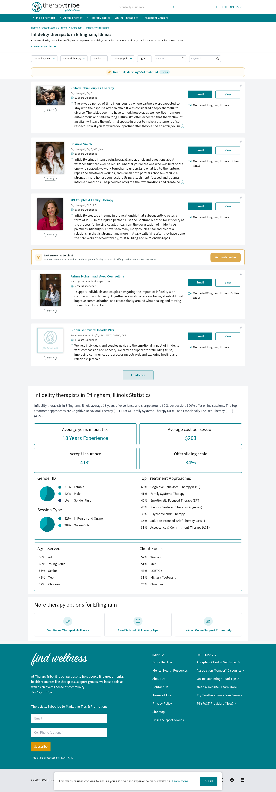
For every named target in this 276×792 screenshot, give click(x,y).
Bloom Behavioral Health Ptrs (92, 330)
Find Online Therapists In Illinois (68, 630)
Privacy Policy (162, 703)
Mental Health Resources (170, 670)
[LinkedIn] (242, 780)
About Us (158, 678)
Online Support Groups (168, 720)
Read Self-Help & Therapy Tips (138, 630)
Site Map (158, 712)
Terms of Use (161, 695)
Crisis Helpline (162, 662)
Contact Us (160, 687)
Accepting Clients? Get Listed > (218, 662)
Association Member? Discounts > (220, 670)
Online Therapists (126, 18)
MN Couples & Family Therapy (92, 200)
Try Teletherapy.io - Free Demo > (219, 695)
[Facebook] (232, 780)
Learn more (180, 781)
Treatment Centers (155, 18)
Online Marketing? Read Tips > (218, 678)
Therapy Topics (100, 18)
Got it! (209, 781)
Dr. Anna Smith (81, 144)
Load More (138, 375)
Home (34, 28)
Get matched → (225, 257)
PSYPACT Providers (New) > (216, 703)
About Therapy (72, 18)
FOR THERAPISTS (227, 7)
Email (200, 94)
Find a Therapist (45, 18)
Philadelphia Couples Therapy (92, 88)
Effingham (76, 28)
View (228, 94)
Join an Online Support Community (208, 630)
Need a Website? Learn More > (218, 687)
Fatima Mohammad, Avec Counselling (97, 276)
